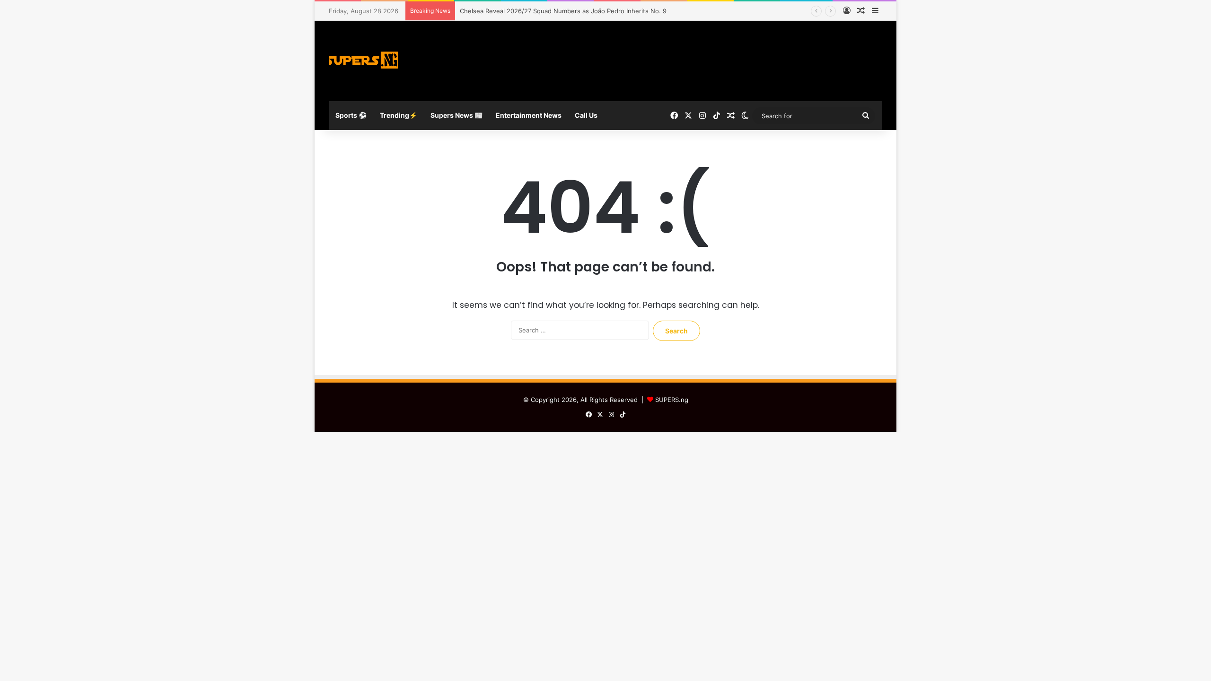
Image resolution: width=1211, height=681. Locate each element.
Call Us (586, 115)
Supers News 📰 (456, 115)
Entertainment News (529, 115)
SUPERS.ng (671, 399)
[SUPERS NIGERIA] (364, 61)
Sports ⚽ (351, 115)
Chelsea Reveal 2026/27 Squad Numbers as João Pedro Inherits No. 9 (563, 11)
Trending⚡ (398, 115)
